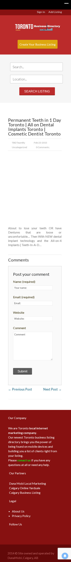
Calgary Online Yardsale (24, 488)
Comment (19, 328)
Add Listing (55, 12)
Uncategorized (19, 147)
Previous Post (20, 389)
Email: (23, 297)
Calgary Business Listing (25, 492)
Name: (24, 281)
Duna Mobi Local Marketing (27, 483)
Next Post (52, 389)
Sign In (41, 12)
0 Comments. (43, 147)
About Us (18, 511)
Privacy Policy (21, 516)
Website (18, 312)
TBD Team (17, 142)
